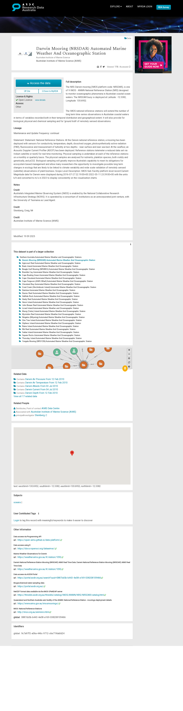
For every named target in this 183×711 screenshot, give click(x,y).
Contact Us (14, 654)
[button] (15, 257)
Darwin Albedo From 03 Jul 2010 (41, 386)
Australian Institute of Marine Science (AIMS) (53, 411)
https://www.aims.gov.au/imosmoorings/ (38, 603)
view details (40, 100)
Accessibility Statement (21, 680)
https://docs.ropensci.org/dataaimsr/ (36, 548)
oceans (17, 502)
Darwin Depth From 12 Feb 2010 (41, 393)
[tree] (72, 299)
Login (16, 520)
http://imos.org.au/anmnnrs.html (33, 612)
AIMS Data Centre (50, 408)
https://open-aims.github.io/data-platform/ (39, 540)
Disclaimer (14, 657)
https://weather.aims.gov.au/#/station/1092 (39, 557)
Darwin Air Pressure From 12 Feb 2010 (44, 379)
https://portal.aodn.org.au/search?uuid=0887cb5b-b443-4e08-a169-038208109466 (59, 577)
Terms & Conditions (18, 673)
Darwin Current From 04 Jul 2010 (41, 389)
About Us (13, 647)
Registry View (16, 668)
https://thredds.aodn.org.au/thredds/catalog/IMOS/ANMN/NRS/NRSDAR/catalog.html (61, 595)
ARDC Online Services (20, 664)
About (129, 6)
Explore (115, 6)
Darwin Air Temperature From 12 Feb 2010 (46, 382)
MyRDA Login (144, 6)
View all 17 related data (25, 396)
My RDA (13, 651)
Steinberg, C (41, 415)
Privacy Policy (16, 676)
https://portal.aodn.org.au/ (30, 586)
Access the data (39, 83)
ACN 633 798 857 (9, 685)
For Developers (16, 661)
